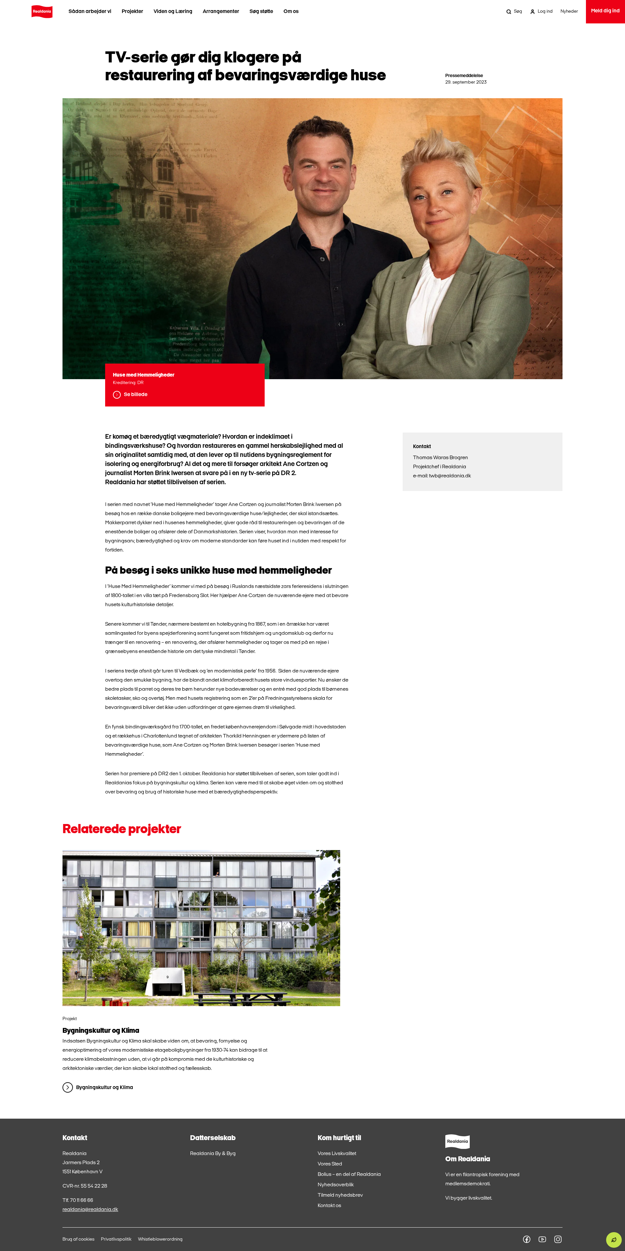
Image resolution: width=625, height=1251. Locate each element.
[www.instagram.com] (557, 1239)
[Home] (42, 11)
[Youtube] (542, 1239)
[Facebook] (526, 1239)
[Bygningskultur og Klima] (201, 928)
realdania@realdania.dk (90, 1209)
